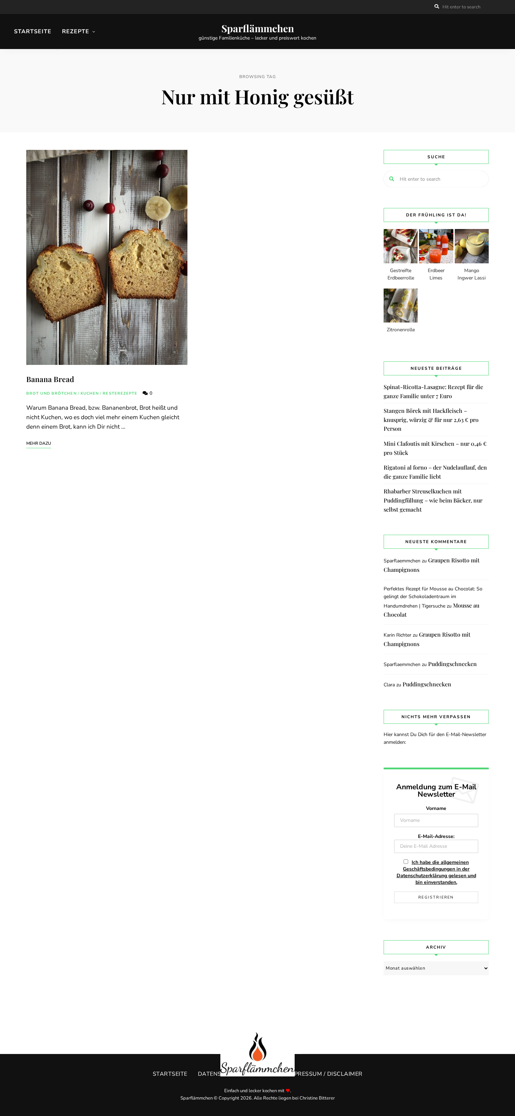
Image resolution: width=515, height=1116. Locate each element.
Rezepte (75, 31)
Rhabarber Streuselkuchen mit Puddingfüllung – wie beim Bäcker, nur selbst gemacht (433, 500)
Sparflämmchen (257, 28)
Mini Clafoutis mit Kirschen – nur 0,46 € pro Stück (435, 448)
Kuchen (90, 393)
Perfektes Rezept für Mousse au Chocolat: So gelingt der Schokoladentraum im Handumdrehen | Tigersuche (433, 597)
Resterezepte (120, 393)
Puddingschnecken (452, 663)
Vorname (436, 808)
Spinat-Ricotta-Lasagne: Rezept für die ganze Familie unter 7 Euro (433, 391)
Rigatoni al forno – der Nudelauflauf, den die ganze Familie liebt (435, 472)
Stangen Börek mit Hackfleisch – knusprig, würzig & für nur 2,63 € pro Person (431, 419)
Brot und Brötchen (51, 393)
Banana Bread (50, 379)
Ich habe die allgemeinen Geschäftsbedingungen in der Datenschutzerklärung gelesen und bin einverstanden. (436, 872)
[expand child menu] (57, 49)
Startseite (33, 31)
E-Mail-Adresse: (436, 836)
